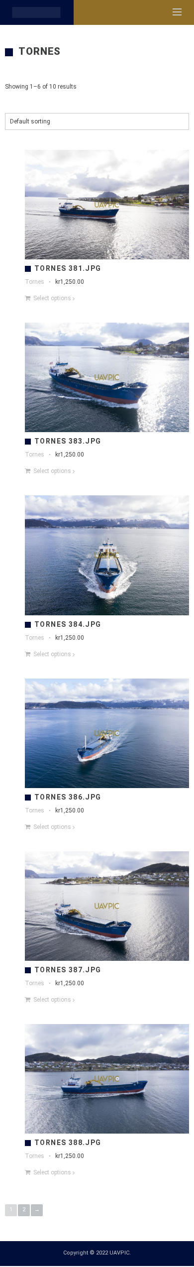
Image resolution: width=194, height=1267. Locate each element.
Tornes (34, 281)
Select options (52, 298)
